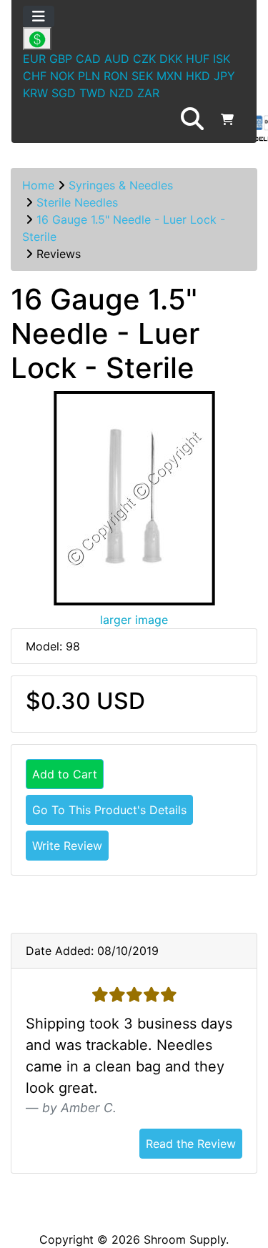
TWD (92, 93)
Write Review (67, 845)
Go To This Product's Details (109, 810)
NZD (121, 93)
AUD (116, 58)
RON (116, 76)
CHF (34, 76)
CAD (88, 58)
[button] (192, 119)
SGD (63, 93)
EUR (34, 58)
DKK (170, 58)
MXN (169, 76)
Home (38, 185)
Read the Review (191, 1143)
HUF (197, 58)
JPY (224, 76)
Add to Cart (64, 774)
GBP (60, 58)
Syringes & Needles (121, 185)
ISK (221, 58)
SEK (142, 76)
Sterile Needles (77, 202)
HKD (198, 76)
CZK (144, 58)
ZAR (148, 93)
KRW (35, 93)
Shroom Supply (185, 1239)
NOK (62, 76)
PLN (89, 76)
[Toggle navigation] (38, 16)
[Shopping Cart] (227, 119)
